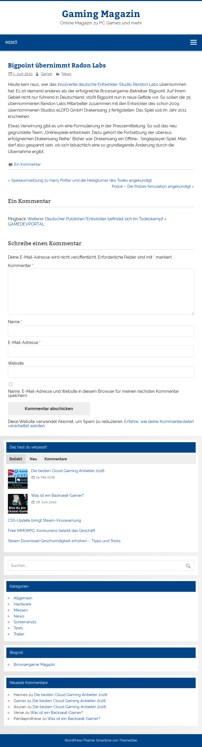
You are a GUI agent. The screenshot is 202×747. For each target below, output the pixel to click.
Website (16, 363)
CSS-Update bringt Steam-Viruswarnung (44, 520)
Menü (11, 42)
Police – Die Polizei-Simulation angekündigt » (153, 186)
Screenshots (25, 622)
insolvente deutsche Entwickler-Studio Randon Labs (108, 84)
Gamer (46, 74)
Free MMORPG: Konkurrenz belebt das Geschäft (51, 530)
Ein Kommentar (27, 164)
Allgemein (23, 598)
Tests (18, 628)
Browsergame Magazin (34, 664)
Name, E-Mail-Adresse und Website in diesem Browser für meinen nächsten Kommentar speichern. (93, 393)
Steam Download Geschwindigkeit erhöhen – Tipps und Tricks (64, 541)
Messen (21, 610)
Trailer (19, 634)
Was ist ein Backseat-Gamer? (57, 495)
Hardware (22, 604)
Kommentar (20, 266)
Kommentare (55, 459)
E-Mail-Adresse (24, 343)
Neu (33, 459)
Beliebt (15, 459)
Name (15, 322)
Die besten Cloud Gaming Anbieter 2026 (67, 470)
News (66, 74)
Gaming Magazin (101, 13)
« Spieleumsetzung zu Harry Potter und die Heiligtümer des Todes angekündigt (80, 180)
